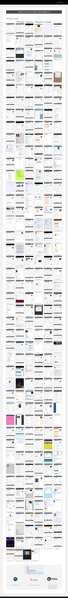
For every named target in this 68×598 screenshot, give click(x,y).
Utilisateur (39, 22)
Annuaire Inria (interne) (34, 585)
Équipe (48, 22)
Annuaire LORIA (15, 585)
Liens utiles (59, 2)
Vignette (29, 22)
